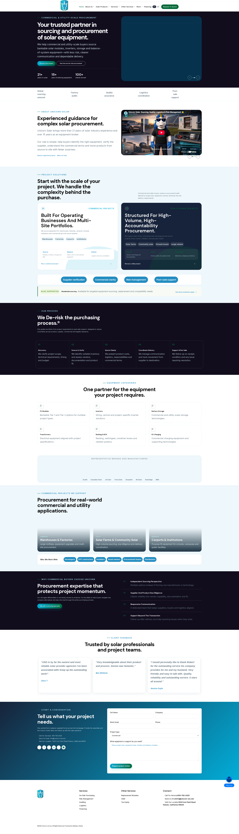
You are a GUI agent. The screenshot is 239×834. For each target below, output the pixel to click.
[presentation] (189, 77)
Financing (83, 809)
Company (159, 712)
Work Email (114, 722)
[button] (46, 63)
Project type (114, 732)
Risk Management (86, 799)
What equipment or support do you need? (126, 741)
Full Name (114, 712)
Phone (157, 722)
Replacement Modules (129, 795)
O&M (123, 799)
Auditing (82, 802)
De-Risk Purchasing (87, 795)
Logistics (82, 806)
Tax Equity (125, 802)
